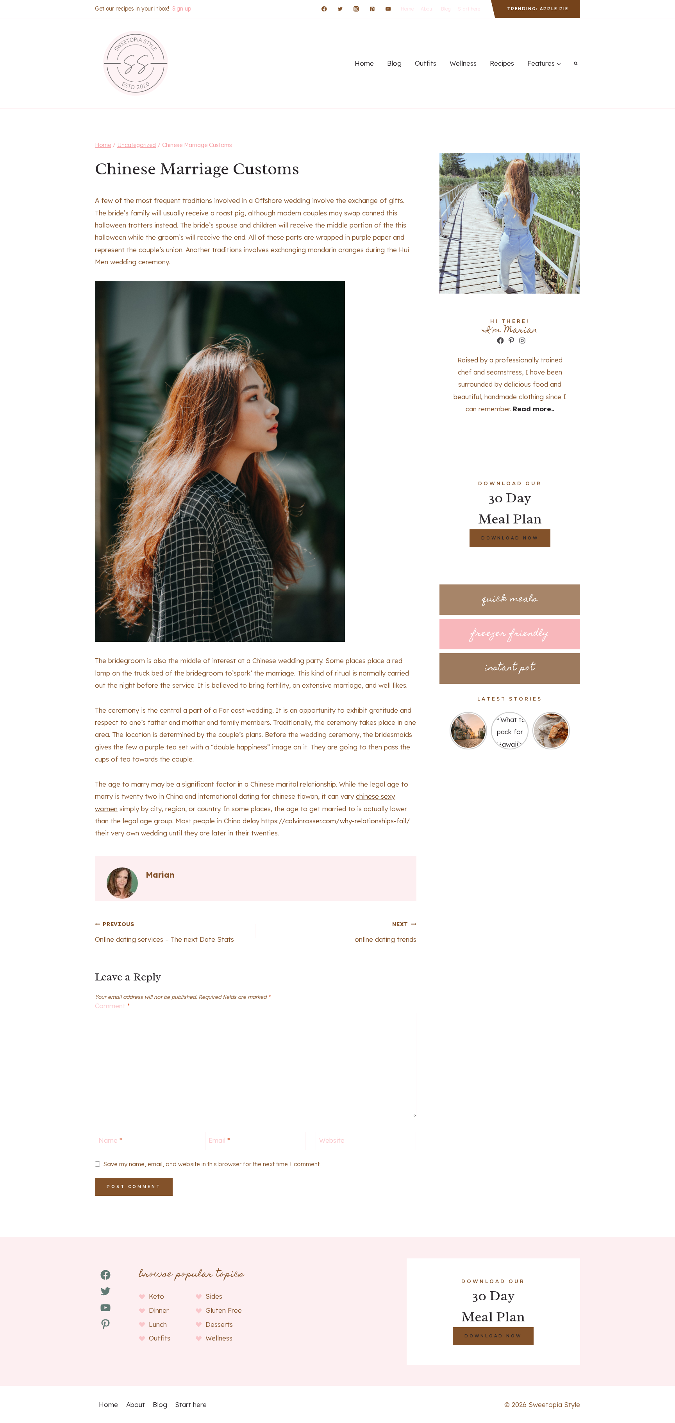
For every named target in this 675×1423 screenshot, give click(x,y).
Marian (160, 875)
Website (332, 1140)
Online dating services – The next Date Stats (164, 932)
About (427, 9)
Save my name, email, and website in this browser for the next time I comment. (212, 1164)
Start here (469, 9)
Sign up (181, 8)
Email (219, 1140)
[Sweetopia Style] (134, 63)
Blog (446, 9)
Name (110, 1140)
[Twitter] (340, 9)
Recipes (502, 63)
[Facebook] (324, 9)
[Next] (565, 730)
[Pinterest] (372, 9)
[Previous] (454, 730)
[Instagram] (356, 9)
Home (407, 9)
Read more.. (533, 409)
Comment (112, 1006)
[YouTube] (388, 9)
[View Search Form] (576, 63)
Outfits (425, 63)
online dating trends (385, 932)
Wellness (463, 63)
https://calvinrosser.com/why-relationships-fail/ (335, 821)
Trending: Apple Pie (537, 8)
